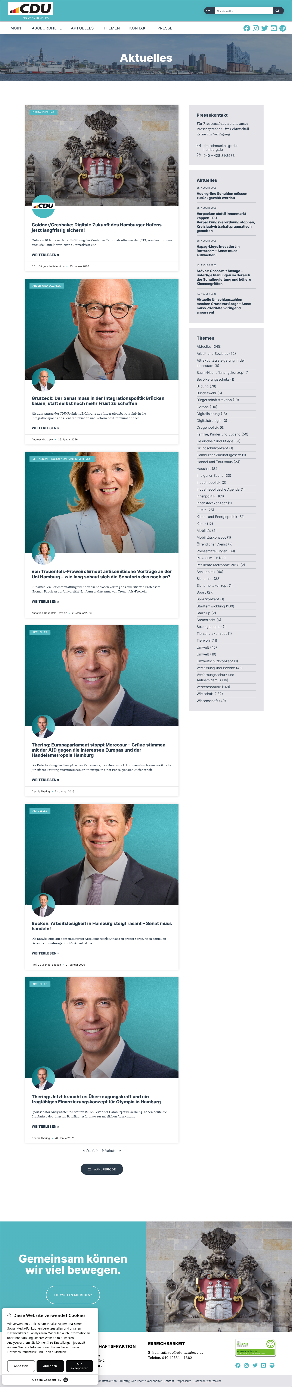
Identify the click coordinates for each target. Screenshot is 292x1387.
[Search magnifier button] (278, 10)
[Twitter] (264, 28)
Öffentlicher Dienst (212, 544)
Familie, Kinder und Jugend (218, 434)
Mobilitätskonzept (211, 537)
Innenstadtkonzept (212, 503)
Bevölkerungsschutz (213, 379)
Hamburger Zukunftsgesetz (219, 455)
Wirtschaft (205, 694)
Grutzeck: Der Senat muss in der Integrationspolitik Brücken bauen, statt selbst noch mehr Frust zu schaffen (98, 401)
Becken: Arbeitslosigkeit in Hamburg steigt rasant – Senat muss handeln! (102, 926)
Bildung (203, 386)
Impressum (183, 1381)
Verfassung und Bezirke (216, 668)
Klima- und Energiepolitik (217, 517)
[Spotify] (282, 28)
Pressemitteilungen (212, 551)
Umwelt (203, 647)
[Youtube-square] (273, 28)
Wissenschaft (207, 701)
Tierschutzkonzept (212, 633)
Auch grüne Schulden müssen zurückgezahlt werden (222, 195)
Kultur (201, 524)
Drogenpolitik (208, 427)
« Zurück (91, 1150)
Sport (201, 592)
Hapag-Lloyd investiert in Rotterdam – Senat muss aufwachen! (218, 250)
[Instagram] (255, 28)
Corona (203, 407)
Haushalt (204, 468)
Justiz (201, 510)
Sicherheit (205, 578)
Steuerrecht (206, 620)
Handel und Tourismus (215, 462)
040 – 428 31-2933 (219, 155)
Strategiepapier (209, 627)
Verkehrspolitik (209, 687)
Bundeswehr (206, 393)
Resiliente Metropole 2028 (218, 565)
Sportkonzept (208, 599)
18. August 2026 (206, 265)
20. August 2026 (207, 241)
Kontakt (169, 1381)
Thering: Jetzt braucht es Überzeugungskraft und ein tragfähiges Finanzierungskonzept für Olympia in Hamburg (96, 1099)
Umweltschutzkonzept (215, 661)
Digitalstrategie (209, 420)
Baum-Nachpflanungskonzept (221, 372)
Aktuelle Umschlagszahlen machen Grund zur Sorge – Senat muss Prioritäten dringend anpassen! (224, 305)
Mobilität (204, 530)
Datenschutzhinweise (207, 1381)
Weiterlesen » (45, 255)
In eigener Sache (210, 475)
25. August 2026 (207, 188)
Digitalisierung (208, 414)
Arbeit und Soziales (212, 353)
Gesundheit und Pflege (215, 441)
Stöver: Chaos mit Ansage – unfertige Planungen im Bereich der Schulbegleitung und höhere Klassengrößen (224, 277)
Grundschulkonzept (212, 448)
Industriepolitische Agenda (218, 489)
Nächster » (111, 1150)
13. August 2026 (206, 294)
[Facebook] (246, 28)
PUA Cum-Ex (207, 558)
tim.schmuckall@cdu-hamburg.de (221, 148)
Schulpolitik (206, 572)
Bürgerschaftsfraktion (214, 400)
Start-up (203, 613)
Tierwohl (204, 640)
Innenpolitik (206, 496)
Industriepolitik (209, 482)
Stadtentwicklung (211, 606)
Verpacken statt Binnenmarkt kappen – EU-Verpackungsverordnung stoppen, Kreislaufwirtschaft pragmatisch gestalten (226, 222)
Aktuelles (204, 346)
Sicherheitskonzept (212, 585)
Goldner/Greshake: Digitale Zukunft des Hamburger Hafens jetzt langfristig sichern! (97, 227)
